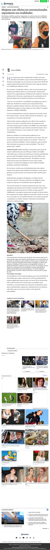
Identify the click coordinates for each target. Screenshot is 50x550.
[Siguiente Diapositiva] (47, 365)
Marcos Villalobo (16, 70)
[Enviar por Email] (3, 81)
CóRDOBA (4, 7)
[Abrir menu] (1, 4)
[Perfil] (25, 535)
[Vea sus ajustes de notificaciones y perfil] (48, 1)
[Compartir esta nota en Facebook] (3, 69)
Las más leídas (7, 510)
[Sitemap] (33, 537)
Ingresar (37, 1)
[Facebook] (16, 537)
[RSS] (30, 537)
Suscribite (43, 1)
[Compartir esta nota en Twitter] (3, 73)
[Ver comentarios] (47, 7)
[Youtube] (23, 537)
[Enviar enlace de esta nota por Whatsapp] (3, 77)
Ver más (45, 528)
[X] (20, 537)
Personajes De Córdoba (12, 350)
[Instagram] (27, 537)
